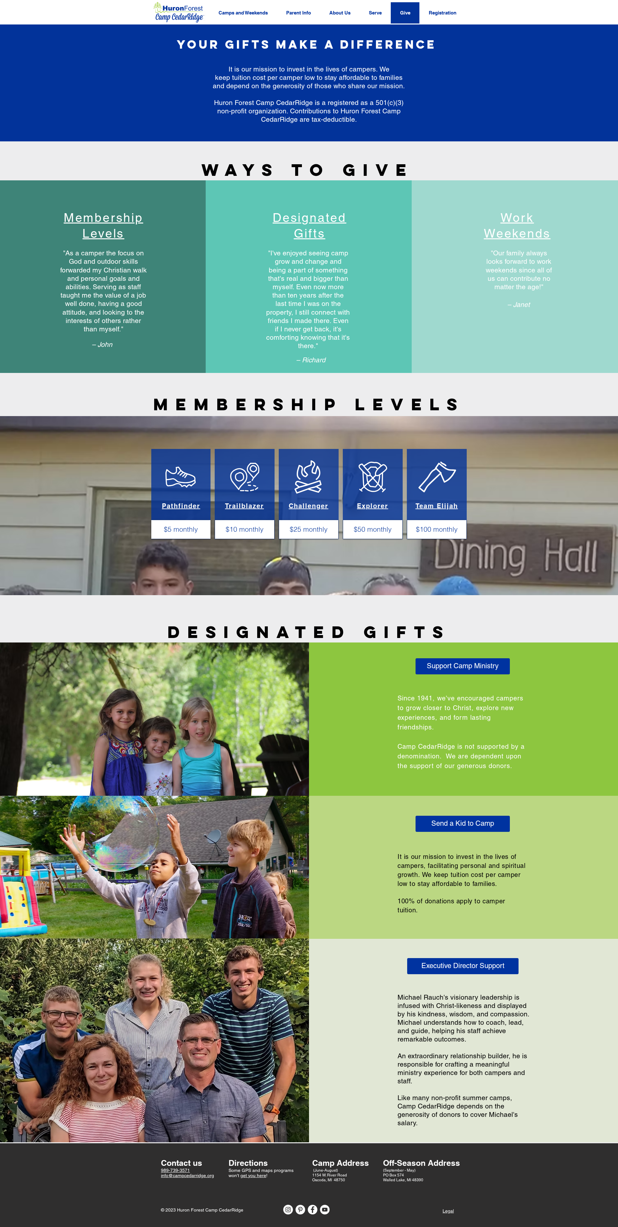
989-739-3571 (175, 1170)
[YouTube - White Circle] (325, 1209)
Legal (448, 1210)
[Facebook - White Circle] (312, 1209)
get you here (253, 1175)
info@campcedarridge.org (187, 1175)
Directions (248, 1163)
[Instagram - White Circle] (288, 1209)
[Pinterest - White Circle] (300, 1209)
